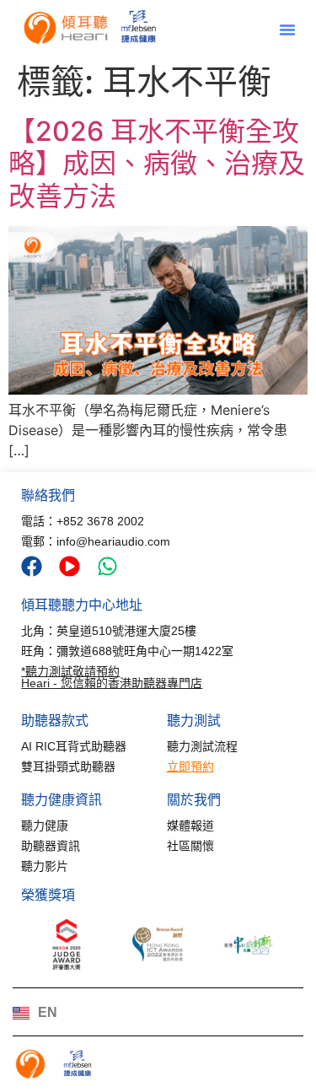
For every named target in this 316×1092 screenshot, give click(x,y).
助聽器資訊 (50, 846)
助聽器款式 (54, 720)
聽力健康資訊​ (61, 800)
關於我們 (194, 800)
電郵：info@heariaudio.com (95, 541)
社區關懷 (190, 846)
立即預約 (190, 766)
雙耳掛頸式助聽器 (68, 766)
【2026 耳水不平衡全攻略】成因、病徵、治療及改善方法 (156, 163)
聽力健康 (44, 825)
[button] (287, 29)
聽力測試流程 (202, 746)
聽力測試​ (194, 720)
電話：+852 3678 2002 (82, 521)
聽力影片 (44, 866)
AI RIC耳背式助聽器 (73, 746)
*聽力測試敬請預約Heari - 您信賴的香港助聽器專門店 (111, 677)
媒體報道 (190, 825)
